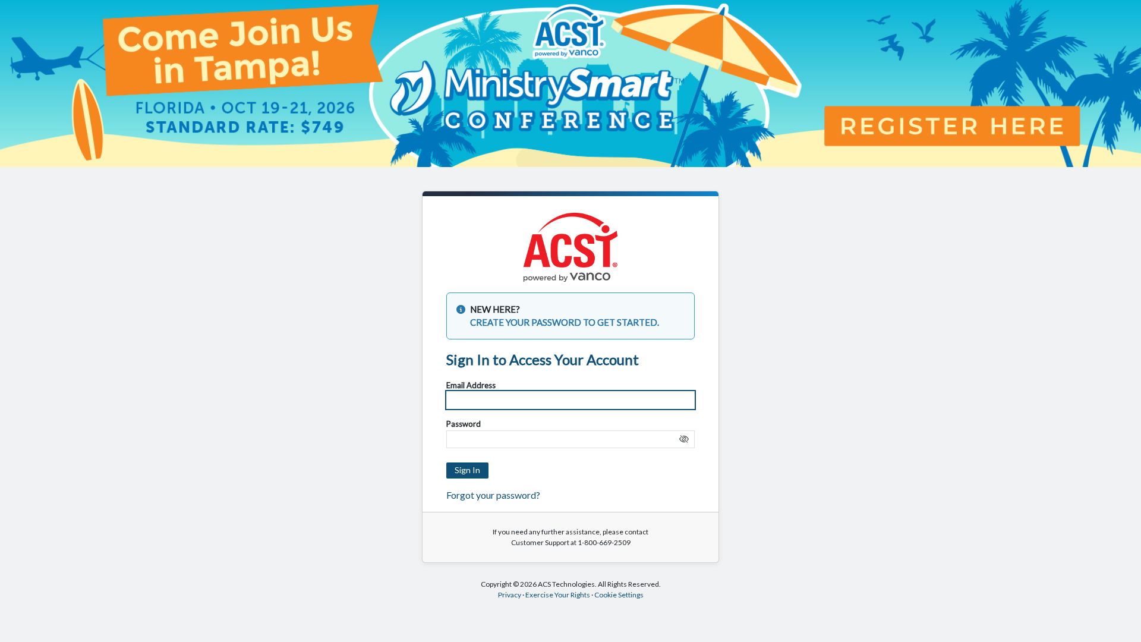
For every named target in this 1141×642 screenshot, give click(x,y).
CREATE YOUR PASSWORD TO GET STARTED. (564, 322)
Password (463, 424)
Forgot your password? (493, 495)
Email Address (471, 385)
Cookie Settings (619, 594)
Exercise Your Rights (557, 594)
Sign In (467, 470)
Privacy (509, 594)
